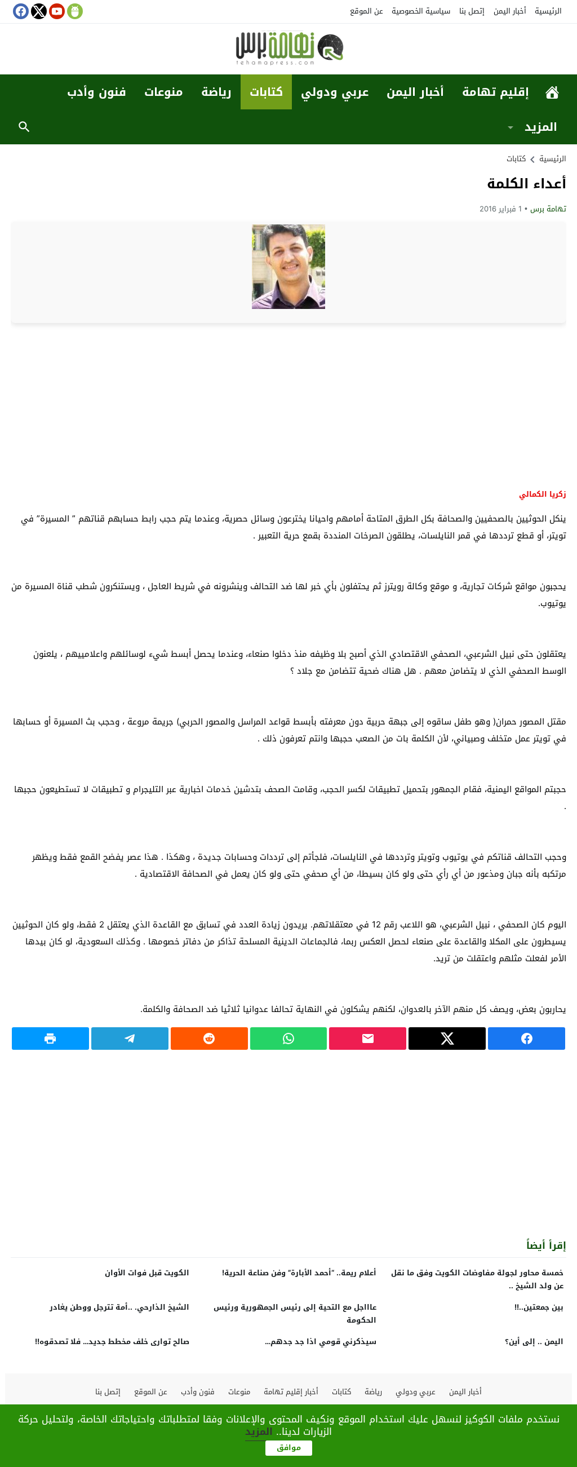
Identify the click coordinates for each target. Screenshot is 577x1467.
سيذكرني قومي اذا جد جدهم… (320, 1342)
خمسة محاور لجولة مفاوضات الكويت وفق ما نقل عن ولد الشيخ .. (477, 1279)
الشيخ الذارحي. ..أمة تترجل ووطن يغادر (119, 1307)
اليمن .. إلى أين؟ (534, 1342)
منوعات (163, 92)
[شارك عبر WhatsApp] (289, 1038)
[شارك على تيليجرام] (130, 1038)
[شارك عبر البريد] (367, 1038)
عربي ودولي (335, 92)
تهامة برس (548, 209)
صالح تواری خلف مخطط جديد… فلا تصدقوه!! (112, 1342)
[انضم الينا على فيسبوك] (20, 11)
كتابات (266, 92)
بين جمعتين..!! (538, 1307)
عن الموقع (366, 11)
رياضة (216, 92)
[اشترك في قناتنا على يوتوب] (56, 11)
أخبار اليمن (510, 11)
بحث (24, 126)
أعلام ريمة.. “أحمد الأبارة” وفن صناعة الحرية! (299, 1273)
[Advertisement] (288, 404)
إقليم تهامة (495, 92)
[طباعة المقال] (50, 1038)
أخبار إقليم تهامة (291, 1392)
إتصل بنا (472, 11)
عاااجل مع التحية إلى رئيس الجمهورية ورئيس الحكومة (295, 1313)
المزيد (541, 127)
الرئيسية (548, 11)
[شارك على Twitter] (447, 1038)
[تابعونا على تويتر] (38, 11)
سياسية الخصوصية (421, 11)
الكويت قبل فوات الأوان (147, 1273)
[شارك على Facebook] (526, 1038)
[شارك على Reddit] (209, 1038)
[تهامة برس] (288, 50)
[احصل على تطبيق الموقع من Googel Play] (74, 11)
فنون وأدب (96, 92)
